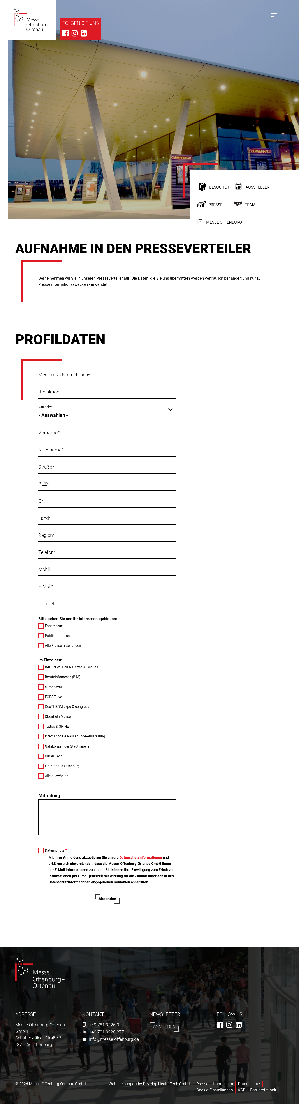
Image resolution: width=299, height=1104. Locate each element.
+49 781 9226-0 (104, 1024)
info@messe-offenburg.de (114, 1039)
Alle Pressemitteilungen (63, 646)
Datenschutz (54, 850)
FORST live (53, 697)
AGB (241, 1090)
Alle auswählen (56, 776)
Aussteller (257, 187)
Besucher (219, 187)
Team (250, 204)
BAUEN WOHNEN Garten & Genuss (71, 667)
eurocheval (53, 687)
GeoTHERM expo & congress (67, 707)
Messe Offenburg (224, 222)
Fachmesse (54, 626)
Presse (215, 204)
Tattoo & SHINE (57, 726)
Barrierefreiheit (263, 1090)
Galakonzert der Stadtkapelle (67, 746)
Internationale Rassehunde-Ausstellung (75, 736)
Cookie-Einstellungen (214, 1090)
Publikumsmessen (59, 636)
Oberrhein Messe (58, 716)
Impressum (223, 1083)
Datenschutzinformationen (141, 857)
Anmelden (164, 1026)
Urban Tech (53, 756)
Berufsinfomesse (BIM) (63, 677)
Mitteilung (49, 795)
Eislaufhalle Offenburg (62, 766)
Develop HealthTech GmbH (166, 1083)
